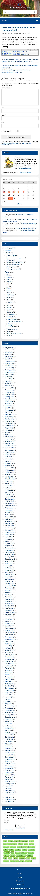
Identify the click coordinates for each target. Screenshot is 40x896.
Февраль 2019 (9, 548)
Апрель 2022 (9, 463)
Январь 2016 (9, 630)
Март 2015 (8, 652)
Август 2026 (9, 348)
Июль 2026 (9, 350)
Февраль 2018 (9, 575)
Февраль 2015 (9, 655)
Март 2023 (8, 439)
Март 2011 (8, 746)
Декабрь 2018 (9, 552)
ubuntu (13, 846)
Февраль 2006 (10, 793)
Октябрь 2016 (9, 610)
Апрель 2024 (9, 410)
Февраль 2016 (9, 628)
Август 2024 (9, 401)
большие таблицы (32, 59)
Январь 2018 (9, 577)
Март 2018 (8, 572)
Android (9, 277)
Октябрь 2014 (9, 663)
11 (9, 192)
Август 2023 (9, 428)
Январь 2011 (9, 750)
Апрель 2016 (9, 623)
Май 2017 (8, 595)
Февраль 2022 (9, 468)
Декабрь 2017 (9, 579)
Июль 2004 (9, 795)
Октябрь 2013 (9, 688)
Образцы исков (12, 267)
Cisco (8, 288)
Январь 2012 (9, 735)
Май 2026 (8, 354)
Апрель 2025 (9, 383)
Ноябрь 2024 (9, 394)
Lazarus (9, 297)
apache (9, 279)
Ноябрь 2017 (9, 581)
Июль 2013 (8, 695)
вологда (25, 846)
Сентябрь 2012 (10, 717)
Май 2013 (8, 699)
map (22, 861)
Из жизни (10, 260)
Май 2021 (8, 488)
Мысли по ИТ (12, 319)
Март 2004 (8, 797)
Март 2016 (8, 626)
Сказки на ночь (12, 329)
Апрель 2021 (9, 490)
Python (9, 307)
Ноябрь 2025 (9, 368)
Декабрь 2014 (9, 659)
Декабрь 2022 (9, 445)
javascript (24, 841)
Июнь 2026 (8, 352)
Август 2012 (9, 719)
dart (19, 846)
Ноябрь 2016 (9, 608)
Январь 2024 (9, 417)
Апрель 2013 (9, 701)
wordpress (31, 849)
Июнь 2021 (8, 486)
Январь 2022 (9, 470)
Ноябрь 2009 (9, 770)
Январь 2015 (9, 657)
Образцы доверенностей (15, 262)
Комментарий (6, 88)
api (12, 852)
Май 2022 (8, 461)
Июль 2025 (8, 377)
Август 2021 (9, 481)
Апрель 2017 (9, 597)
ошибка (18, 849)
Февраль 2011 (9, 748)
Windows (10, 312)
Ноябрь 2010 (9, 755)
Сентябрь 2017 (10, 586)
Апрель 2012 (9, 728)
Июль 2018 (8, 563)
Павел (7, 272)
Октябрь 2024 (9, 397)
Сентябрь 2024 (10, 399)
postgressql (9, 248)
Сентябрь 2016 (10, 612)
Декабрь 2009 (9, 768)
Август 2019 (9, 534)
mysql (24, 59)
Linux (8, 299)
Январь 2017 (9, 603)
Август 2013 (9, 692)
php (11, 841)
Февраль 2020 (10, 521)
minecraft (30, 855)
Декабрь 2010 (9, 752)
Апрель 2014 (9, 677)
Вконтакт (28, 168)
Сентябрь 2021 (10, 479)
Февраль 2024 (9, 414)
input (28, 858)
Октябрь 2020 (9, 503)
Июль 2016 (8, 617)
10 (4, 192)
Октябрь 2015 (9, 637)
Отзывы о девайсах (14, 322)
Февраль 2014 (9, 681)
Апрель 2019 (9, 543)
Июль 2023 (8, 430)
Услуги (20, 877)
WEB (8, 310)
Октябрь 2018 (9, 557)
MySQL (27, 33)
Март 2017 (8, 599)
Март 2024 (8, 412)
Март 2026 (8, 359)
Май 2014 (8, 675)
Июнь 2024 (8, 405)
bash (34, 858)
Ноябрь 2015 (9, 635)
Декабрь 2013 (9, 686)
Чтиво (8, 336)
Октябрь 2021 (9, 477)
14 (23, 192)
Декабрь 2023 (9, 419)
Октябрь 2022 (9, 450)
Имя (3, 108)
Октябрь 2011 (9, 741)
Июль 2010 (8, 761)
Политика (11, 324)
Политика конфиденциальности (20, 888)
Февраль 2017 (9, 601)
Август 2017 (9, 588)
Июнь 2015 (8, 646)
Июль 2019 (8, 537)
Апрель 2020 (9, 517)
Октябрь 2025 (9, 370)
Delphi (9, 290)
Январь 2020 (9, 523)
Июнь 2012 (8, 724)
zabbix (15, 858)
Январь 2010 (9, 766)
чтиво (31, 844)
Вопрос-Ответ (11, 256)
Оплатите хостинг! (25, 172)
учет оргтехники (21, 855)
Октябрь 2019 (9, 530)
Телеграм (22, 168)
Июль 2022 (8, 457)
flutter (20, 844)
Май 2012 (8, 726)
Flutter (9, 293)
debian (6, 855)
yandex (6, 861)
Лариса (7, 253)
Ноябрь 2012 (9, 712)
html (6, 849)
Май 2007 (8, 788)
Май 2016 (8, 621)
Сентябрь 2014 (10, 666)
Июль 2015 (8, 643)
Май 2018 (8, 568)
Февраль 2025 (9, 388)
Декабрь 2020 (9, 499)
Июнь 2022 (8, 459)
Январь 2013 (9, 708)
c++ (10, 858)
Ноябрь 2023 (9, 421)
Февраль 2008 (10, 781)
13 (18, 192)
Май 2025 (8, 381)
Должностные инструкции (15, 258)
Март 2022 (8, 466)
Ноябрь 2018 (9, 554)
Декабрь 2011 (9, 737)
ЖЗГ (20, 4)
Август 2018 (9, 561)
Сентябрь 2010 (10, 759)
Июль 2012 (8, 721)
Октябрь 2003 (9, 801)
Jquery (6, 846)
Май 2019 (8, 541)
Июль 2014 (8, 670)
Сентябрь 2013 (10, 690)
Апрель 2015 (9, 650)
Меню (4, 20)
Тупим (9, 331)
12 (13, 192)
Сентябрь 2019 (10, 532)
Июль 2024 (8, 403)
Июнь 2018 (8, 566)
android (11, 849)
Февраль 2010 (9, 764)
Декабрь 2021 (9, 472)
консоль (7, 852)
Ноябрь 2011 (9, 739)
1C (7, 275)
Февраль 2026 (10, 361)
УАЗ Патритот (12, 326)
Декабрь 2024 (9, 392)
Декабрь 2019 (9, 526)
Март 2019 (8, 546)
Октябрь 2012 (9, 715)
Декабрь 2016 (9, 606)
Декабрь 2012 (9, 710)
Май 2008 (8, 779)
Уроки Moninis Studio (14, 333)
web (17, 861)
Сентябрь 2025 (10, 372)
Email (3, 115)
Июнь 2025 (8, 379)
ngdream (8, 219)
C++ (8, 286)
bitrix (8, 284)
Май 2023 (8, 434)
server (12, 855)
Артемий (8, 250)
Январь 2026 (9, 363)
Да (7, 820)
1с (5, 841)
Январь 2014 (9, 684)
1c (26, 844)
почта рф (31, 852)
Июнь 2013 (8, 697)
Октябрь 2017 (9, 583)
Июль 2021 (8, 483)
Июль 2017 (8, 590)
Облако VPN (20, 884)
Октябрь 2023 (9, 423)
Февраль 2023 (9, 441)
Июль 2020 (9, 510)
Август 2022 (9, 454)
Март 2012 (8, 730)
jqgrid (24, 849)
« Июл (19, 204)
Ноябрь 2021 (9, 474)
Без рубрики (11, 314)
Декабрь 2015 (9, 632)
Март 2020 (8, 519)
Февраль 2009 (10, 775)
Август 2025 (9, 374)
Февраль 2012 (9, 732)
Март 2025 (8, 385)
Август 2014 (9, 668)
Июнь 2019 (8, 539)
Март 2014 (8, 679)
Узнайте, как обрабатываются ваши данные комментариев (16, 143)
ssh (5, 858)
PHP (8, 305)
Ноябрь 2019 (9, 528)
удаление (4, 61)
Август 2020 (9, 508)
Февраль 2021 (9, 494)
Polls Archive (9, 830)
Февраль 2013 (9, 706)
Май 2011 (8, 744)
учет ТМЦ (28, 861)
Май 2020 (8, 514)
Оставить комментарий (11, 59)
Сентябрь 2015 (10, 639)
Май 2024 (8, 408)
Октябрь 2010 (9, 757)
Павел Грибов (17, 33)
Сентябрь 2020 (10, 506)
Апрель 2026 (9, 357)
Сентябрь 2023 (10, 425)
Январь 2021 (9, 497)
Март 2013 (8, 704)
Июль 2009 (9, 773)
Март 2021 (8, 492)
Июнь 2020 (8, 512)
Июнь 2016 (8, 619)
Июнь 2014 (8, 672)
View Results (20, 828)
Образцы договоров (13, 264)
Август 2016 (9, 615)
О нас (20, 873)
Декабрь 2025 (9, 365)
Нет (8, 822)
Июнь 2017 (8, 592)
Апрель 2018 (9, 570)
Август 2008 (9, 777)
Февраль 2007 (10, 790)
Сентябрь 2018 (10, 559)
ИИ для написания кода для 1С (25, 228)
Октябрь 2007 (9, 784)
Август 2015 (9, 641)
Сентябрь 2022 (10, 452)
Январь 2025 (9, 390)
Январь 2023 (9, 443)
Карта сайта (20, 881)
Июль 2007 (9, 786)
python (7, 844)
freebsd (14, 844)
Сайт (3, 122)
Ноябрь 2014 (9, 661)
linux (31, 841)
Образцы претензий (13, 269)
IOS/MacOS (10, 295)
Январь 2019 (9, 550)
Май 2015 (8, 648)
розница (24, 852)
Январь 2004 (9, 799)
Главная (20, 870)
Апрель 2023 (9, 437)
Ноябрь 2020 (9, 501)
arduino (9, 282)
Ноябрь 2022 (9, 448)
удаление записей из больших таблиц (20, 61)
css (12, 861)
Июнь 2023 (8, 432)
